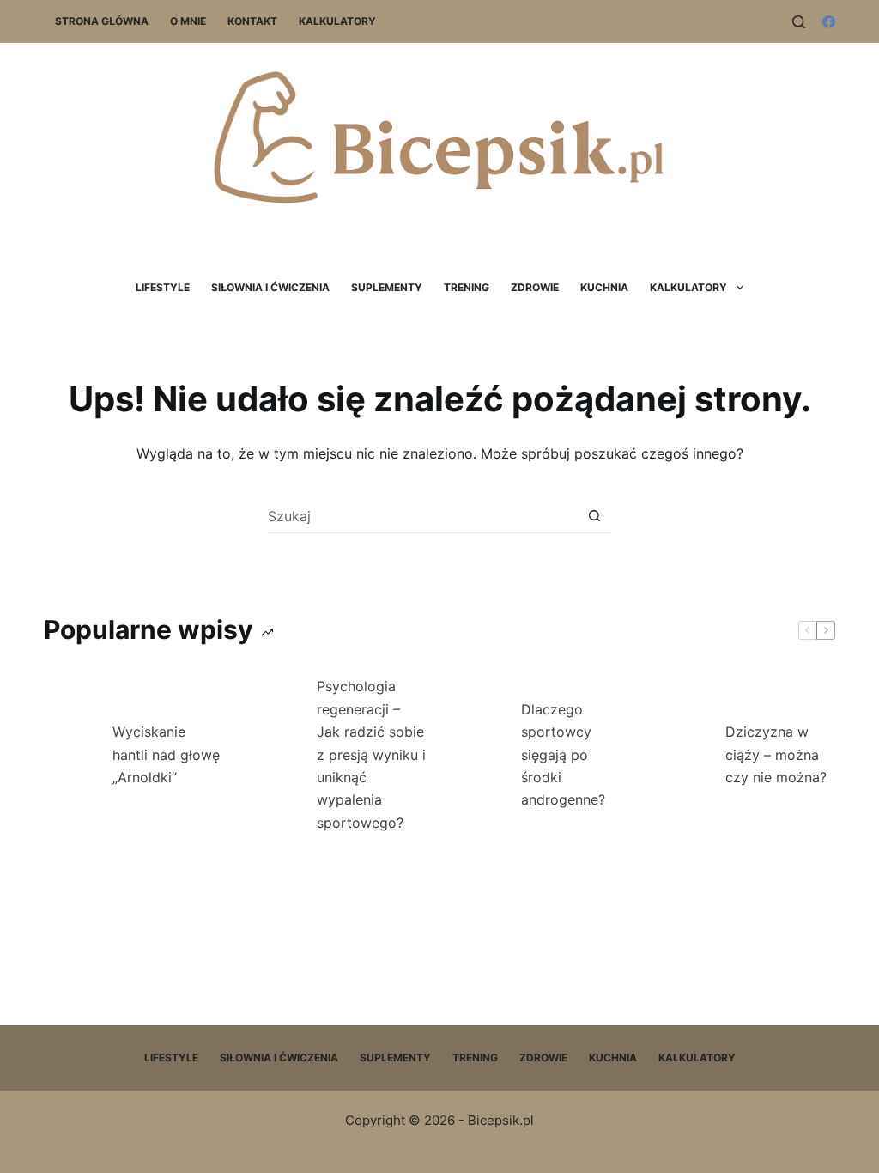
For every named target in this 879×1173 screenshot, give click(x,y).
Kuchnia (604, 287)
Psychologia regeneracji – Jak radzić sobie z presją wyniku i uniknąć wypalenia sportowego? (371, 754)
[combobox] (423, 516)
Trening (466, 287)
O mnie (188, 21)
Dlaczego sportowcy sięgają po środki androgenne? (563, 755)
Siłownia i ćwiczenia (270, 287)
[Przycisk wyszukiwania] (594, 515)
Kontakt (252, 21)
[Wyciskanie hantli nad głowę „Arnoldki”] (69, 755)
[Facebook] (828, 21)
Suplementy (386, 287)
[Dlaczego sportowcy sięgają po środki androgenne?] (478, 755)
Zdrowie (535, 287)
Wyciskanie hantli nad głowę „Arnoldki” (166, 754)
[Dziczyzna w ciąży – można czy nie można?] (682, 755)
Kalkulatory (337, 21)
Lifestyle (163, 287)
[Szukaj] (798, 21)
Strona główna (102, 21)
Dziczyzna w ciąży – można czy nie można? (776, 754)
